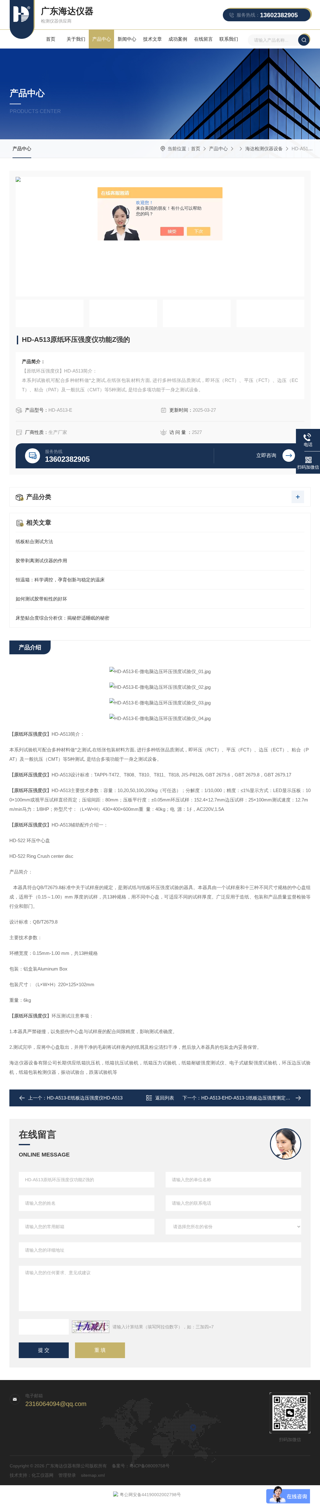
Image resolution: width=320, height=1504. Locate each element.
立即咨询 (266, 455)
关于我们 (76, 39)
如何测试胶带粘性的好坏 (41, 598)
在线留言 (203, 39)
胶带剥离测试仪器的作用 (41, 560)
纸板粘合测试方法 (34, 541)
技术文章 (152, 39)
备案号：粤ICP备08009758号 (141, 1465)
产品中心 (101, 39)
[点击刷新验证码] (90, 1327)
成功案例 (177, 39)
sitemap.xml (93, 1475)
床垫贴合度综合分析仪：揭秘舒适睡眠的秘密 (62, 618)
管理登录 (67, 1475)
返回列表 (164, 1097)
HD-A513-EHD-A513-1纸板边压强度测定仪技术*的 (253, 1097)
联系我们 (228, 39)
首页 (50, 39)
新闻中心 (127, 39)
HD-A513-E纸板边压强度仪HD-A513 (84, 1097)
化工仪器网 (42, 1475)
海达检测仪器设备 (264, 148)
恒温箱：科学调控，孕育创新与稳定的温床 (60, 579)
